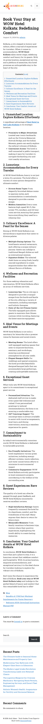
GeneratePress (25, 721)
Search (6, 635)
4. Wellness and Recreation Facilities (19, 93)
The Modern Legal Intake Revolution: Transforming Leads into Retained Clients (19, 672)
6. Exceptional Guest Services (16, 99)
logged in (18, 621)
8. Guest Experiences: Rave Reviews (19, 104)
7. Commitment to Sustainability (18, 101)
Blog (8, 593)
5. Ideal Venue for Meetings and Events (20, 96)
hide (25, 74)
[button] (31, 6)
